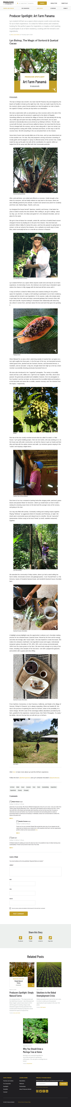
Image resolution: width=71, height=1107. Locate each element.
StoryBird (5, 1089)
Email (10, 889)
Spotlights (5, 1086)
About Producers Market (25, 1089)
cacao (22, 787)
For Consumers (7, 1083)
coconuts (28, 787)
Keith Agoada (43, 1007)
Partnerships (22, 1086)
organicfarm (53, 787)
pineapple (26, 790)
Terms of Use (21, 1102)
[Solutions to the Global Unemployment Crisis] (49, 974)
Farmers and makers (8, 1081)
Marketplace (65, 3)
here (14, 772)
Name (10, 879)
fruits (38, 787)
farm (34, 787)
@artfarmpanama (24, 777)
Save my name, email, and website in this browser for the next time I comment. (28, 908)
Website (11, 898)
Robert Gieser (16, 801)
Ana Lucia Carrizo (15, 34)
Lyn (13, 838)
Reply (11, 818)
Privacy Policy (28, 1102)
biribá (18, 787)
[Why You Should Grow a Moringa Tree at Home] (35, 1030)
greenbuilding (45, 787)
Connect (5, 1092)
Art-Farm (12, 787)
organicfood (13, 790)
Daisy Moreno (29, 1063)
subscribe (63, 1084)
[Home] (8, 3)
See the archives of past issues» (42, 1087)
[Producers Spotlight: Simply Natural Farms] (21, 974)
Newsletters (54, 3)
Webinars (21, 1083)
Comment (11, 865)
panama (20, 790)
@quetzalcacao (54, 777)
